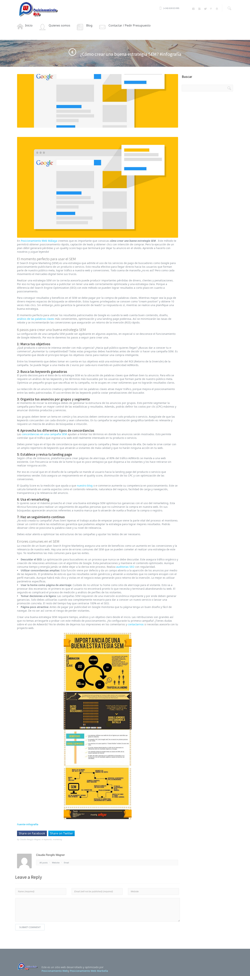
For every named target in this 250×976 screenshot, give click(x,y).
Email (66, 862)
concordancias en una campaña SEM (44, 434)
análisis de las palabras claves (35, 319)
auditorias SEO (125, 566)
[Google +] (199, 9)
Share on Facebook (32, 833)
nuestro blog (85, 485)
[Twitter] (205, 9)
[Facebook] (193, 9)
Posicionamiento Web (55, 971)
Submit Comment (30, 927)
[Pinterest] (210, 9)
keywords (48, 839)
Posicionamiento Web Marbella (89, 971)
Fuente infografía (27, 824)
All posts (44, 862)
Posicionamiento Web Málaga (39, 240)
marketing (57, 839)
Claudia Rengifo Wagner (30, 839)
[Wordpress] (216, 9)
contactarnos (136, 624)
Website (55, 862)
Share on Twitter (61, 833)
